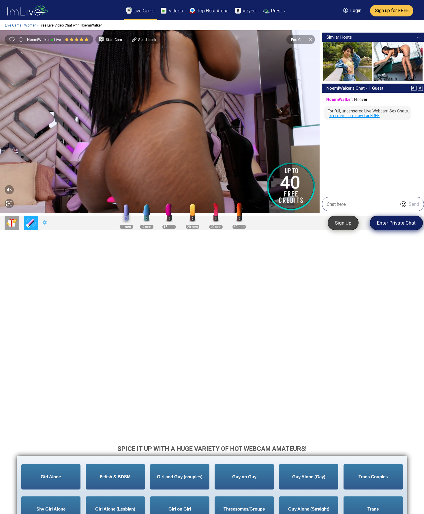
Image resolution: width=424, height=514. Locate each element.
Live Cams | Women (21, 25)
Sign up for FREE (392, 10)
